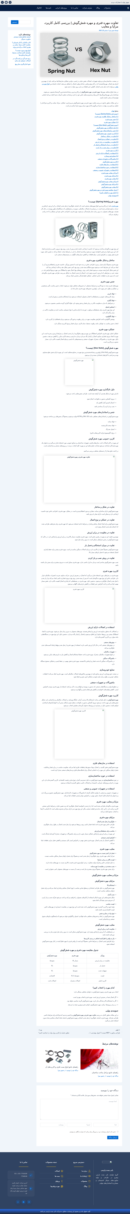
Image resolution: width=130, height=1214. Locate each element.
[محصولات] (89, 1181)
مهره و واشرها (55, 1186)
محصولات (107, 8)
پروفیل (57, 1181)
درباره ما (84, 1171)
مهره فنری (114, 206)
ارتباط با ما (83, 1176)
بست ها (57, 1176)
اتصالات (57, 1171)
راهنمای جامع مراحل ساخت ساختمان (105, 1073)
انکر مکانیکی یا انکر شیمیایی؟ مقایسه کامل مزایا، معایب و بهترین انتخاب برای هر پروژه (21, 45)
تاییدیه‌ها (48, 8)
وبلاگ (98, 8)
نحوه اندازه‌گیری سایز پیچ (23, 64)
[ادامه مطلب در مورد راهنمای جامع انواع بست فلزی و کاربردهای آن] (59, 1056)
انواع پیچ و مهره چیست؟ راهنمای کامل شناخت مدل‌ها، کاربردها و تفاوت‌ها (21, 53)
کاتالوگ (39, 8)
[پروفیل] (62, 1181)
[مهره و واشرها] (62, 1186)
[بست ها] (62, 1176)
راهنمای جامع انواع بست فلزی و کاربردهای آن (61, 1067)
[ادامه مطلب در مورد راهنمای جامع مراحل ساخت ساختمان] (99, 1059)
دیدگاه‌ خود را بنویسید (112, 1076)
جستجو (14, 22)
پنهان (112, 111)
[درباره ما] (89, 1171)
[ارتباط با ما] (89, 1176)
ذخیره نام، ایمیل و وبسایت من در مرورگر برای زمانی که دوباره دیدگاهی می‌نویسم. (92, 1132)
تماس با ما (74, 8)
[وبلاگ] (89, 1186)
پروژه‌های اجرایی (61, 8)
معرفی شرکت (87, 8)
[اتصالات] (62, 1171)
